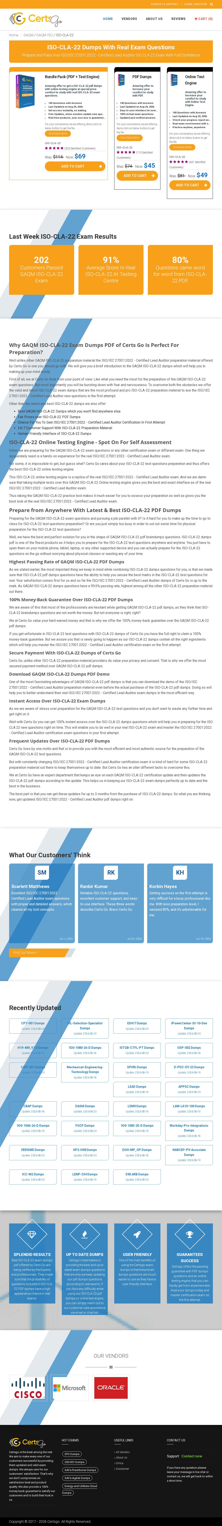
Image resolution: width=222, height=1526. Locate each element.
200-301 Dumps (74, 1462)
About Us (154, 19)
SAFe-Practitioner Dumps (80, 1470)
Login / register (195, 4)
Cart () (205, 19)
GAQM (28, 35)
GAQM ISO (44, 35)
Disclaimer (122, 1468)
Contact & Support (164, 4)
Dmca (119, 1463)
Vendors (129, 19)
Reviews (178, 19)
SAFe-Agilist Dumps (77, 1478)
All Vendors (123, 1452)
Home (108, 19)
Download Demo (58, 133)
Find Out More (24, 953)
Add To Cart (73, 166)
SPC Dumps (72, 1454)
